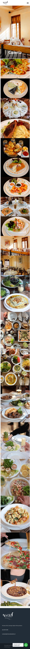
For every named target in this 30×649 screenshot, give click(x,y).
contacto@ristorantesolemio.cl (8, 634)
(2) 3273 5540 (5, 629)
